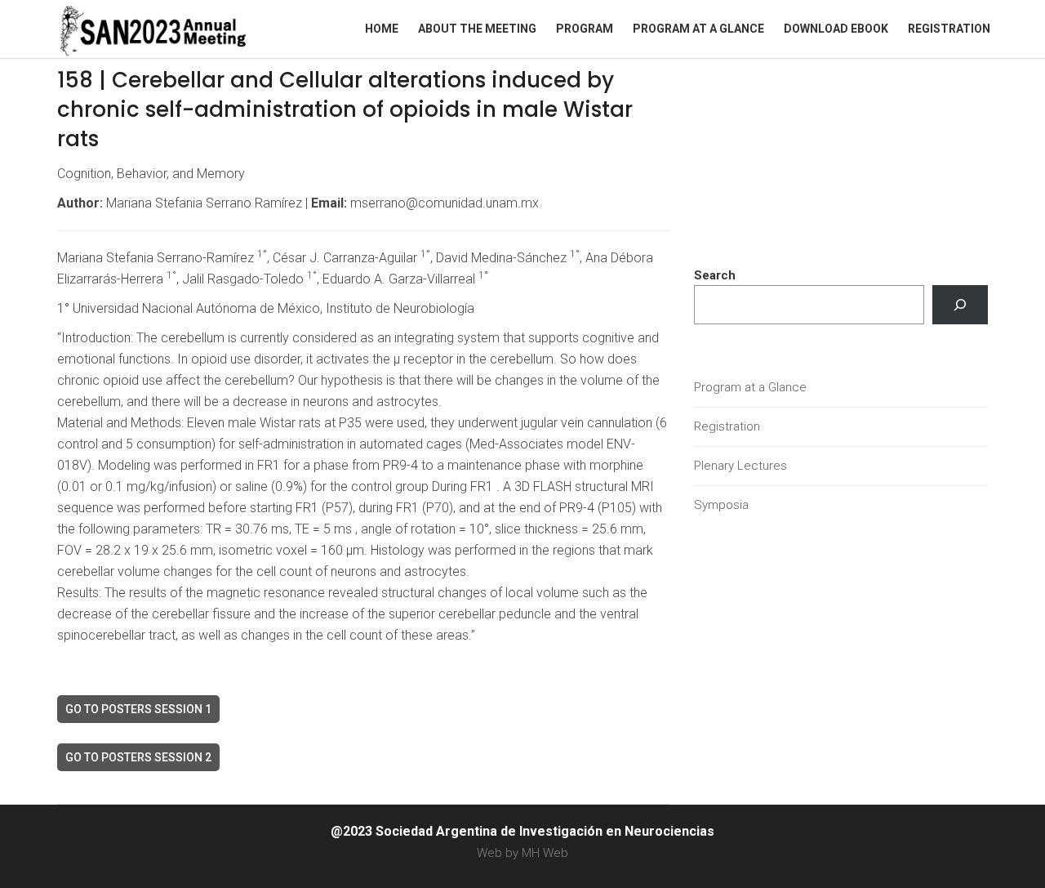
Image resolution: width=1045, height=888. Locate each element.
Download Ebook (836, 28)
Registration (949, 28)
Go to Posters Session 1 (138, 709)
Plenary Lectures (740, 465)
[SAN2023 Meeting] (179, 28)
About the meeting (477, 28)
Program (584, 28)
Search (715, 275)
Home (381, 28)
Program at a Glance (698, 28)
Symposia (721, 505)
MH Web (545, 853)
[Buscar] (960, 304)
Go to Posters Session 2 (138, 757)
